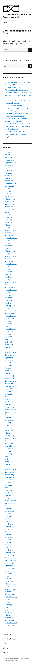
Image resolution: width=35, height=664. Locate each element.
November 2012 (10, 503)
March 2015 (9, 430)
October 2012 (9, 506)
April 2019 (8, 326)
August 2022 (9, 241)
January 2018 (9, 350)
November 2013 (10, 472)
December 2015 (10, 410)
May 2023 (8, 217)
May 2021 (8, 274)
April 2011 (8, 547)
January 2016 (9, 407)
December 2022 (10, 230)
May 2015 (8, 425)
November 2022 (10, 233)
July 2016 (8, 391)
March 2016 (9, 402)
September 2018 (11, 329)
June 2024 (8, 191)
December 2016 (10, 378)
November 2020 (10, 285)
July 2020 (8, 293)
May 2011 (8, 545)
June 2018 (8, 337)
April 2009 (8, 610)
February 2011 (10, 553)
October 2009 (10, 594)
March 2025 (9, 175)
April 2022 (8, 248)
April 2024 (8, 194)
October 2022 (10, 235)
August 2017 (9, 360)
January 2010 (9, 586)
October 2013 (9, 475)
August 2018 (9, 332)
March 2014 (9, 462)
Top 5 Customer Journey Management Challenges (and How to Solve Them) (18, 108)
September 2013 (10, 477)
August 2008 (9, 625)
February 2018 (10, 347)
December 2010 (10, 558)
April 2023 (8, 220)
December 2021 (10, 256)
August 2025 (9, 165)
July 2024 (8, 189)
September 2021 (11, 264)
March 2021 (9, 277)
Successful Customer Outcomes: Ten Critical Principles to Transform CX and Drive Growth (18, 126)
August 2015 (9, 420)
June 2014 (8, 454)
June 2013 (8, 485)
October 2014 (9, 443)
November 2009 (11, 592)
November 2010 (10, 560)
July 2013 (8, 482)
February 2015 (10, 433)
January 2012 (9, 529)
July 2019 (8, 321)
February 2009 (10, 615)
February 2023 (10, 225)
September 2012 (11, 508)
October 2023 (9, 207)
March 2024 (9, 196)
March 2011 (9, 550)
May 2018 (8, 339)
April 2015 (8, 428)
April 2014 (8, 459)
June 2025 (8, 170)
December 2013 (10, 469)
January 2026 (9, 155)
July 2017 (8, 363)
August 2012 (9, 511)
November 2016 (10, 381)
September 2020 (11, 290)
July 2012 (8, 514)
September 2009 (11, 597)
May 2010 (8, 576)
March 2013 (9, 493)
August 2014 (9, 449)
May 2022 (8, 246)
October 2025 (10, 160)
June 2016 (8, 394)
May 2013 (8, 488)
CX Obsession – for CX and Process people (17, 15)
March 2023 (9, 222)
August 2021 (9, 267)
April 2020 (8, 300)
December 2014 (10, 438)
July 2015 (8, 423)
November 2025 (10, 157)
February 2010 (10, 584)
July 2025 (8, 168)
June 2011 (8, 542)
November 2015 (10, 412)
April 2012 (8, 521)
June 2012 (8, 516)
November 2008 (10, 618)
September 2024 (11, 183)
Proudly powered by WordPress (12, 660)
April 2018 (8, 342)
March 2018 (9, 345)
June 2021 (8, 272)
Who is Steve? (8, 634)
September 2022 (11, 238)
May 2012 (8, 519)
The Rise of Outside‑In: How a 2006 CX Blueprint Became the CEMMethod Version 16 (18, 84)
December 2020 (10, 282)
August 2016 (9, 389)
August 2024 (9, 186)
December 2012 (10, 501)
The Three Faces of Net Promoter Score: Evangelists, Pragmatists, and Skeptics (18, 134)
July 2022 (8, 243)
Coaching (6, 643)
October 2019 (9, 313)
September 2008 (11, 623)
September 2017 (10, 358)
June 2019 (8, 324)
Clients (5, 648)
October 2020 (10, 287)
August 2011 (9, 537)
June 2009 (8, 605)
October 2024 (10, 181)
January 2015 (9, 436)
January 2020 (9, 308)
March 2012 (9, 524)
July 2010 (8, 571)
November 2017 (10, 355)
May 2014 (8, 456)
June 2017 (8, 365)
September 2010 (11, 566)
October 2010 (9, 563)
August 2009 (9, 599)
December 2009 (10, 589)
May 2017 (8, 368)
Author (5, 653)
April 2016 (8, 399)
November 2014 (10, 441)
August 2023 (9, 209)
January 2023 (9, 228)
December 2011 (10, 532)
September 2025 (11, 162)
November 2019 (10, 311)
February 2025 (10, 178)
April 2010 (8, 579)
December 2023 (10, 202)
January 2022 (9, 254)
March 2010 (9, 581)
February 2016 (10, 404)
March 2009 (9, 612)
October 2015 (9, 415)
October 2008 (10, 620)
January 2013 (9, 498)
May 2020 (8, 298)
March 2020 (9, 303)
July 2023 (8, 212)
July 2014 (8, 451)
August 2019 (9, 319)
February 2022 (10, 251)
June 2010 (8, 573)
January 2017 (9, 376)
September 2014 (11, 446)
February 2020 (10, 306)
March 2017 (9, 371)
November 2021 (10, 259)
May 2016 (8, 397)
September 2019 (11, 316)
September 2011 (10, 534)
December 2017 (10, 352)
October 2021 (9, 261)
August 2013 (9, 480)
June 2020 (8, 295)
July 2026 (8, 152)
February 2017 (10, 373)
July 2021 (8, 269)
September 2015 (11, 417)
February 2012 (10, 527)
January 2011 (9, 555)
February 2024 (10, 199)
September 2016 (11, 386)
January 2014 (9, 467)
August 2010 (9, 568)
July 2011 (8, 540)
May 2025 (8, 173)
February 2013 (10, 495)
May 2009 (8, 607)
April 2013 (8, 490)
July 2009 (8, 602)
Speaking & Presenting (11, 639)
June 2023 (8, 215)
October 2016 (9, 384)
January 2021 (9, 280)
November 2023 (10, 204)
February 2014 (10, 464)
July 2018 (8, 334)
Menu (6, 22)
